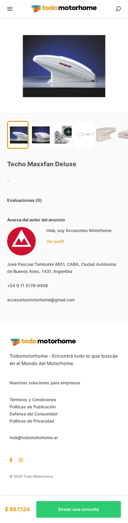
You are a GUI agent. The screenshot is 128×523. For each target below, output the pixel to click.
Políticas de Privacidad (32, 420)
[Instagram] (19, 460)
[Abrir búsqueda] (118, 9)
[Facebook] (12, 460)
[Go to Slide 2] (40, 135)
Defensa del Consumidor (34, 413)
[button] (64, 65)
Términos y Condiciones (33, 399)
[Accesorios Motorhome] (21, 241)
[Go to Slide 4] (84, 135)
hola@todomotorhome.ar (34, 437)
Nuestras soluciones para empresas (45, 382)
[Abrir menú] (10, 9)
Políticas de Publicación (33, 406)
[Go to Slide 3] (62, 135)
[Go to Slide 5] (106, 135)
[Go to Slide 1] (18, 135)
